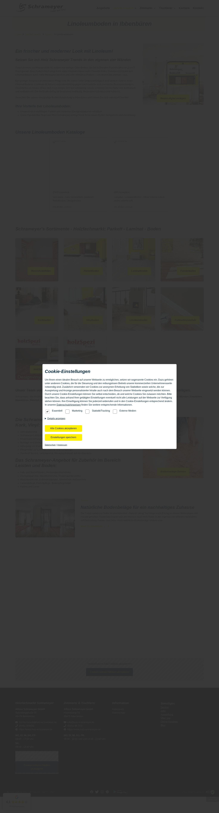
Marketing (77, 410)
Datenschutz (50, 445)
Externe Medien (127, 410)
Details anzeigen (56, 418)
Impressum (62, 445)
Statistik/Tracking (101, 410)
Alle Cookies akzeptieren (63, 428)
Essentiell (57, 410)
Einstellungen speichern (63, 437)
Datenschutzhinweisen (69, 405)
